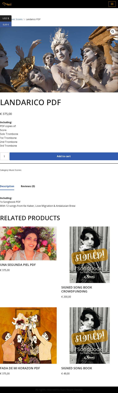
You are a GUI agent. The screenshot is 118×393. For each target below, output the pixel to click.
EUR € (7, 24)
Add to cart (64, 156)
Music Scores (15, 170)
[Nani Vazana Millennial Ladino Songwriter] (7, 4)
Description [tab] (7, 186)
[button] (113, 31)
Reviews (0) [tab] (28, 186)
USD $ (7, 18)
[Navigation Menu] (112, 4)
